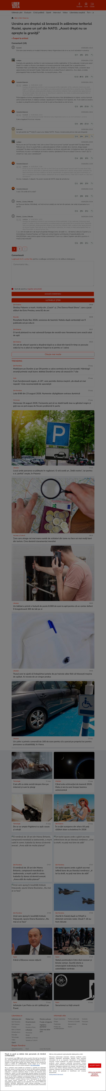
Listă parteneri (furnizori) (56, 1074)
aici (37, 1077)
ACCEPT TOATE (95, 1065)
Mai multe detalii (35, 1065)
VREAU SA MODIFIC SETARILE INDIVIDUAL (94, 1074)
